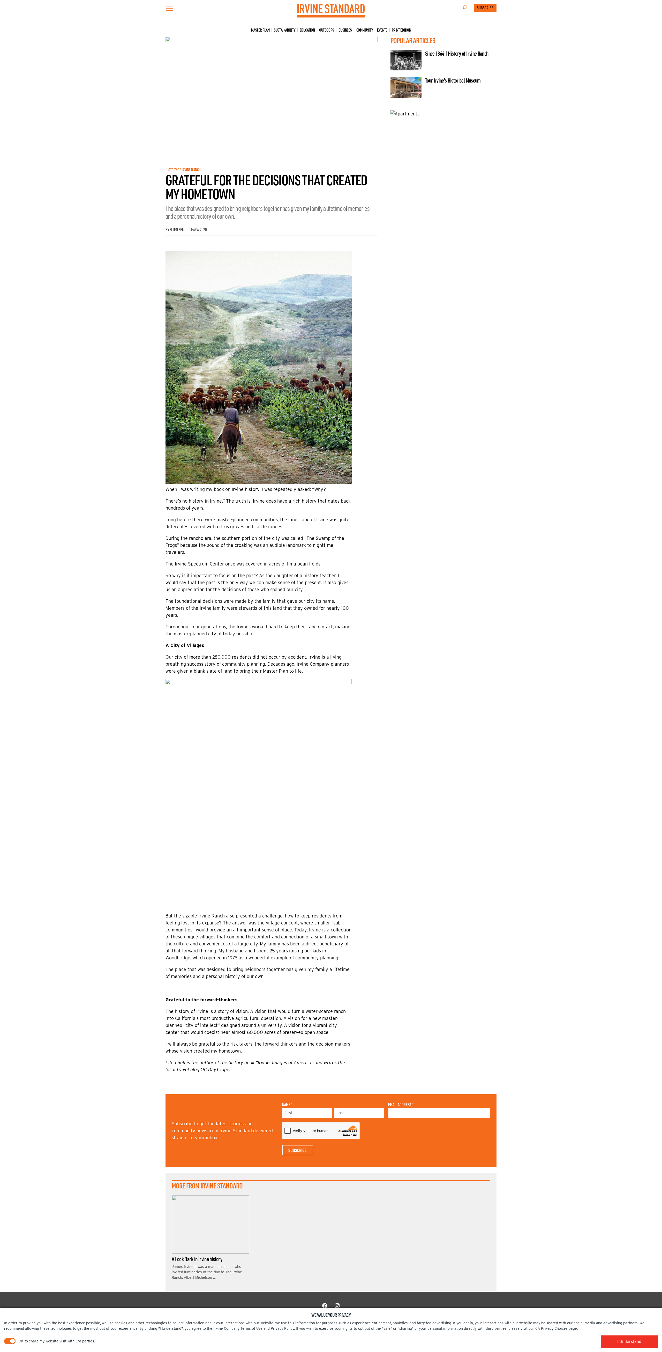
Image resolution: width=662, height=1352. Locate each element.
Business (345, 30)
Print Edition (401, 30)
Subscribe (485, 7)
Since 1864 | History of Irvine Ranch (456, 53)
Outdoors (326, 30)
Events (382, 30)
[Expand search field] (465, 8)
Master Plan (260, 30)
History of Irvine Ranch (183, 169)
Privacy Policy (282, 1328)
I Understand (629, 1341)
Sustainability (284, 30)
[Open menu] (170, 8)
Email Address (400, 1105)
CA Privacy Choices (551, 1328)
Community (364, 30)
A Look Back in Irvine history (197, 1259)
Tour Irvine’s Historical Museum (453, 80)
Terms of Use (251, 1328)
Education (307, 30)
